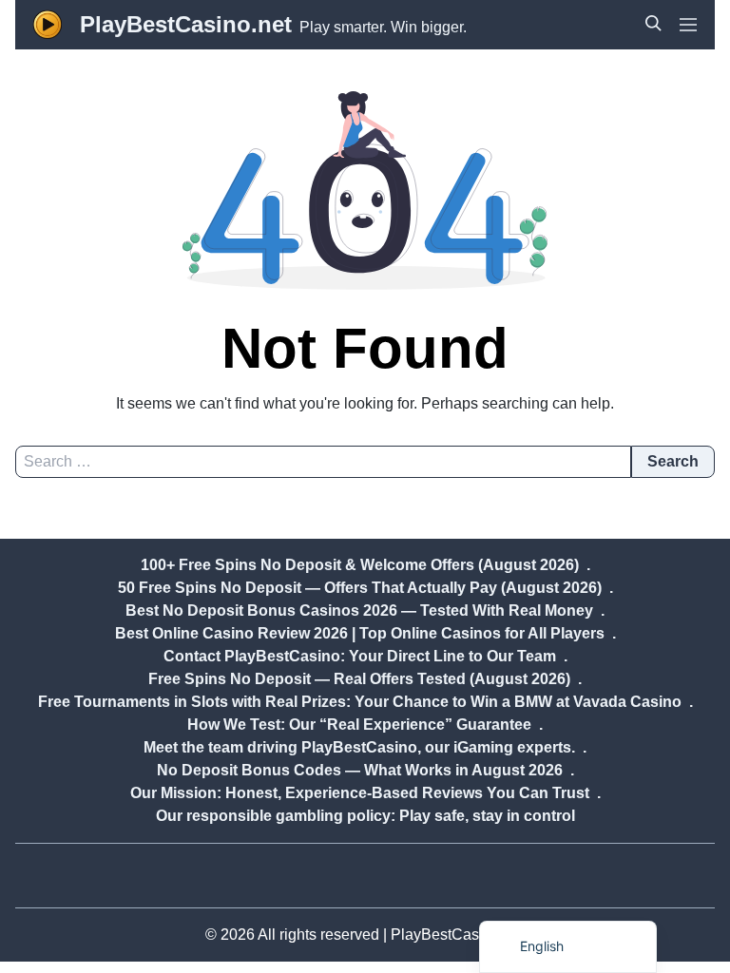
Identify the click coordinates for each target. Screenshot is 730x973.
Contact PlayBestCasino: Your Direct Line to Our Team (359, 656)
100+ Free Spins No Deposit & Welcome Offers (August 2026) (360, 565)
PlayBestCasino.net (186, 24)
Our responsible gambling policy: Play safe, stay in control (365, 816)
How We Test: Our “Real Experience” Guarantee (359, 724)
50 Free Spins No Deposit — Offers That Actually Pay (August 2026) (360, 588)
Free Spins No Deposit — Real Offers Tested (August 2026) (359, 679)
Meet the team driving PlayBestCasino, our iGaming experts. (359, 747)
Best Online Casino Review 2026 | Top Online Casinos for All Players (360, 633)
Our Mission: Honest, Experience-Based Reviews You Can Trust (359, 793)
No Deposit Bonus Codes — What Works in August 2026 (360, 770)
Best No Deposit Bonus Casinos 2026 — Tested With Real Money (359, 610)
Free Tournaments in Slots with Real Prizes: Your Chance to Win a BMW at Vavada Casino (360, 702)
